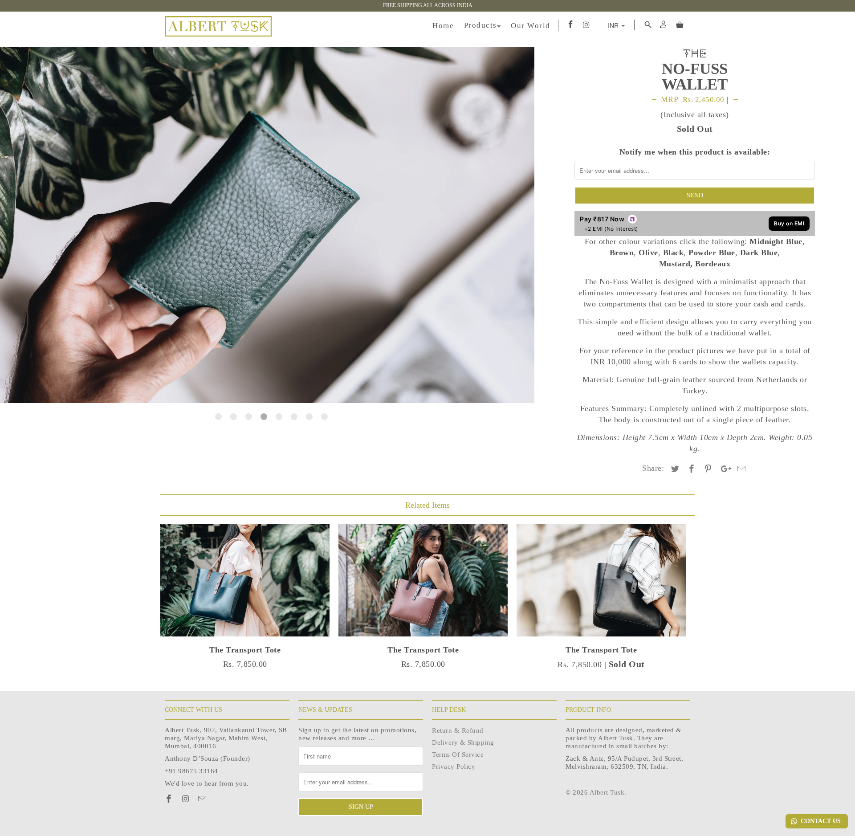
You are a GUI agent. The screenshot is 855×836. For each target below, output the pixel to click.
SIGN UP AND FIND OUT (487, 466)
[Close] (537, 359)
